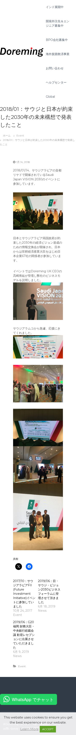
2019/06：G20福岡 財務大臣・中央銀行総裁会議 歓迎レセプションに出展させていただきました (24, 634)
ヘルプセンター (56, 82)
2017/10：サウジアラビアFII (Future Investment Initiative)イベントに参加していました (24, 593)
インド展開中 (55, 7)
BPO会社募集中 (57, 40)
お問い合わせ (55, 68)
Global (50, 97)
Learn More (29, 729)
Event (20, 135)
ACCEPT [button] (47, 729)
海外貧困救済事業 (57, 54)
